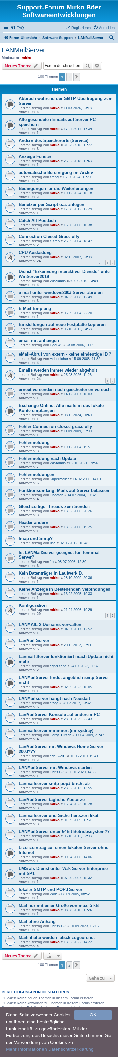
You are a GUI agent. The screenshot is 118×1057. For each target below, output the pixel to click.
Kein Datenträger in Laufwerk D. (51, 573)
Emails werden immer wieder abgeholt (58, 370)
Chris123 (57, 772)
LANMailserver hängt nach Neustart (54, 698)
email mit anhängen (39, 340)
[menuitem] (17, 28)
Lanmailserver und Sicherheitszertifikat (58, 815)
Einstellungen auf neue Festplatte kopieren (62, 324)
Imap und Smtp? (36, 538)
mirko (26, 58)
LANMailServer (23, 50)
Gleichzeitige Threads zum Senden (54, 506)
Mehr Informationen (26, 1049)
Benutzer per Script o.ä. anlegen (51, 204)
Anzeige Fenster (35, 156)
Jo (52, 562)
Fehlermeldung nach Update (47, 458)
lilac (53, 543)
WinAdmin (58, 281)
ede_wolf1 (58, 756)
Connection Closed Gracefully (49, 236)
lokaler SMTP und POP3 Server (50, 889)
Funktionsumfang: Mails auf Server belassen (64, 490)
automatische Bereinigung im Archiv (56, 172)
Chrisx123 (58, 926)
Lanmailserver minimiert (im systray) (56, 730)
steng (54, 177)
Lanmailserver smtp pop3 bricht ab (54, 783)
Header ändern (33, 522)
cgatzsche (58, 666)
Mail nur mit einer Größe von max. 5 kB (59, 905)
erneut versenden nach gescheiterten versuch (65, 389)
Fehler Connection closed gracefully (55, 426)
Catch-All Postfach (37, 220)
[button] (76, 77)
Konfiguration (33, 605)
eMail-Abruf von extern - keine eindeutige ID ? (65, 354)
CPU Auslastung (35, 252)
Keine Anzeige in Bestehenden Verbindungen (64, 589)
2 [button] (69, 77)
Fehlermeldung (34, 442)
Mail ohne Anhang (37, 921)
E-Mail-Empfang (35, 308)
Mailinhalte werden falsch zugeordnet (57, 937)
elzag (54, 703)
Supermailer (59, 479)
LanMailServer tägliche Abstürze (52, 799)
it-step (55, 241)
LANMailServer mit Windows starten (55, 767)
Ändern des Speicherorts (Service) (53, 140)
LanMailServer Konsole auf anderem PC (59, 714)
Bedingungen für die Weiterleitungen (56, 188)
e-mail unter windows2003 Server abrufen (61, 292)
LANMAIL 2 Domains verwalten (50, 624)
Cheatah (56, 495)
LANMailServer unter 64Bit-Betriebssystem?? (64, 831)
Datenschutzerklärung (71, 1049)
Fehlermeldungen (36, 474)
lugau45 (56, 345)
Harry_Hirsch (60, 735)
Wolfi (53, 894)
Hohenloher (59, 359)
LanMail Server (34, 640)
